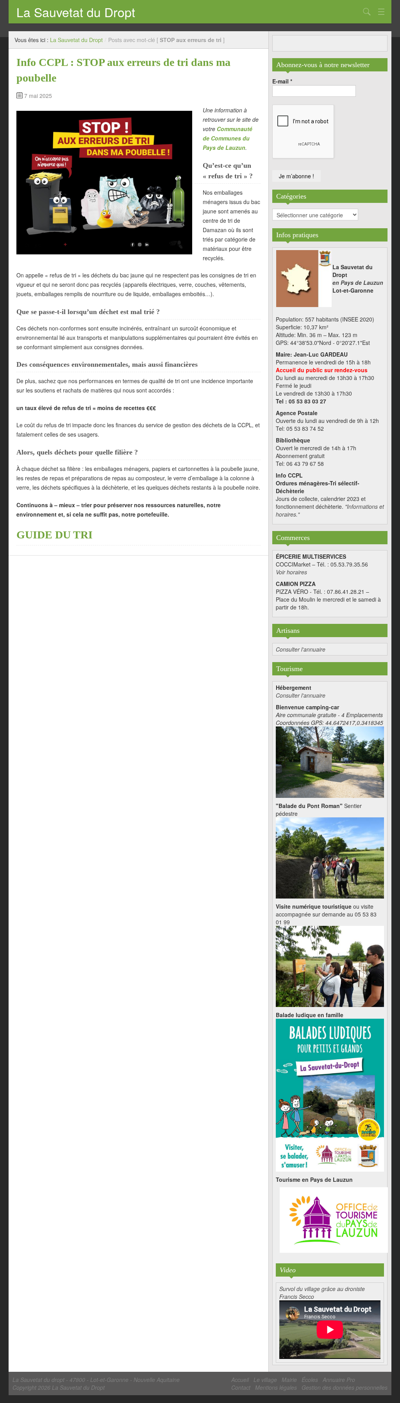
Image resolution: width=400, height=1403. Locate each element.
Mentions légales (276, 1387)
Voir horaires (291, 572)
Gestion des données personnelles (345, 1387)
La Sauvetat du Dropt (75, 12)
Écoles (310, 1379)
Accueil (240, 1379)
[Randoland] (330, 1094)
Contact (240, 1387)
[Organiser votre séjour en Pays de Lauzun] (334, 1220)
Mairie (289, 1379)
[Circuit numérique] (330, 966)
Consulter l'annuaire (300, 649)
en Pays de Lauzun (357, 282)
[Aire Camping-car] (330, 761)
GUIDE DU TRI (54, 535)
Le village (265, 1379)
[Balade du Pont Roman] (330, 857)
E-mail (282, 81)
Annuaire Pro (339, 1379)
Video (288, 1270)
